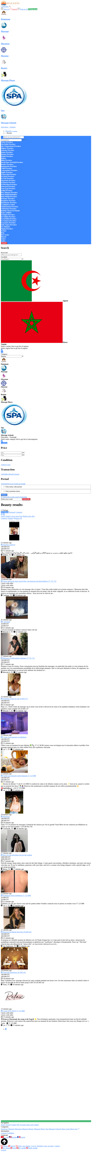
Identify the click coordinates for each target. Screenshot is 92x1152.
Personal (12, 512)
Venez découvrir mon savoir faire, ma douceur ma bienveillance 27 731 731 (29, 581)
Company (18, 512)
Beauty (31, 1129)
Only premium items (12, 491)
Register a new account (44, 1146)
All (2, 465)
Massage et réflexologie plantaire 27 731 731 (19, 658)
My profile (22, 1148)
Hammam (4, 1129)
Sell (4, 474)
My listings (7, 1148)
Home (3, 1125)
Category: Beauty (7, 518)
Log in (33, 1146)
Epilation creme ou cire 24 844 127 (15, 699)
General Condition (7, 1133)
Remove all (18, 518)
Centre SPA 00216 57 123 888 (14, 1011)
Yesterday (6, 484)
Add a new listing (32, 1125)
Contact (13, 1125)
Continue (4, 443)
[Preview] (1, 545)
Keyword (4, 253)
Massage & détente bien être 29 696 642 (17, 932)
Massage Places (39, 1129)
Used (8, 465)
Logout (3, 1150)
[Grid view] (4, 514)
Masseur (25, 1129)
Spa (47, 1129)
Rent (10, 474)
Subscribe (26, 499)
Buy (7, 474)
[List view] (1, 514)
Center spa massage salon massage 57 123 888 (19, 776)
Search (4, 243)
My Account (21, 1125)
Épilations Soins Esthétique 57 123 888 (17, 895)
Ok (2, 352)
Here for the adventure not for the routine (17, 855)
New (5, 465)
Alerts (14, 1148)
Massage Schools (55, 1129)
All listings (5, 512)
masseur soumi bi (9, 545)
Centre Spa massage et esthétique (14, 737)
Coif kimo (6, 622)
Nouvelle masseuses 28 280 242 (14, 972)
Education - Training (8, 127)
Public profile (32, 1148)
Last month (21, 484)
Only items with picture (13, 487)
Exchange (15, 474)
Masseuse (6, 817)
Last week (13, 484)
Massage (11, 1129)
